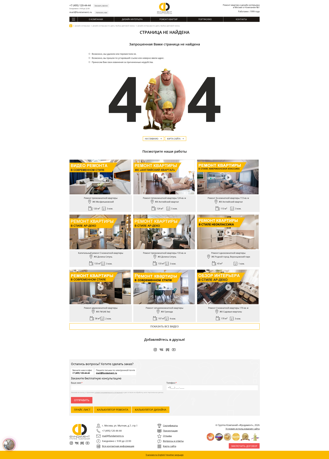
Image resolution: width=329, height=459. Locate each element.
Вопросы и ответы (173, 441)
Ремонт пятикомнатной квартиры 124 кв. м (164, 198)
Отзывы (167, 435)
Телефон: (171, 382)
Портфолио (205, 19)
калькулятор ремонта (112, 409)
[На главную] (70, 25)
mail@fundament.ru (80, 12)
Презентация (170, 430)
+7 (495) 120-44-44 (80, 5)
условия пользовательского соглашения (108, 392)
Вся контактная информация (118, 446)
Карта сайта (173, 138)
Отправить (81, 400)
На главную (151, 138)
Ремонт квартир (168, 19)
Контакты (241, 19)
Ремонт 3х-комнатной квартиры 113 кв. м (228, 198)
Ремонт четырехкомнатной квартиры (164, 308)
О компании (96, 19)
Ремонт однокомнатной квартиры (228, 253)
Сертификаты (170, 425)
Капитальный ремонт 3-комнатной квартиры (100, 253)
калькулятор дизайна (150, 409)
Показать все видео (164, 326)
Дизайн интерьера (132, 19)
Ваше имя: (77, 382)
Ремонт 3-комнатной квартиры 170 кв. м (228, 308)
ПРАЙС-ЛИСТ (82, 409)
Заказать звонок (101, 6)
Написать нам (101, 12)
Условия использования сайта (243, 428)
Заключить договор (244, 446)
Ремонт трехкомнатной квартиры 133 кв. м (164, 253)
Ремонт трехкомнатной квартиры (100, 198)
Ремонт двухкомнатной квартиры (100, 308)
